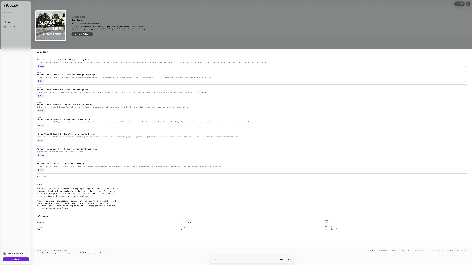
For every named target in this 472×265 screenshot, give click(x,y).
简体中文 (409, 250)
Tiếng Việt (451, 250)
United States (371, 250)
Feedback (103, 253)
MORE (143, 29)
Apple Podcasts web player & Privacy (65, 253)
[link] (42, 52)
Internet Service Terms (44, 253)
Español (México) (384, 250)
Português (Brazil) (439, 250)
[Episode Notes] (281, 259)
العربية (394, 250)
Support (95, 253)
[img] (11, 5)
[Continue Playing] (285, 259)
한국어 (429, 250)
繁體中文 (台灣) (461, 250)
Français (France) (419, 250)
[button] (16, 12)
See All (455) (42, 176)
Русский (401, 250)
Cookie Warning (85, 253)
